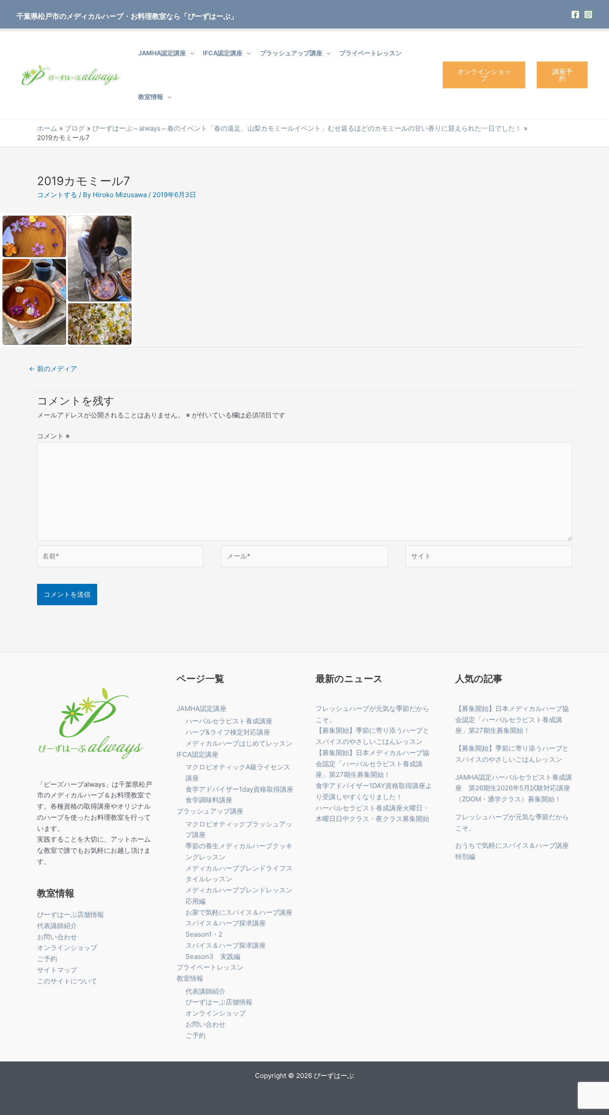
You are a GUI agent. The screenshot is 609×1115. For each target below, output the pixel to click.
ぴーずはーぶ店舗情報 (70, 914)
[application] (190, 53)
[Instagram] (588, 14)
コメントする (57, 194)
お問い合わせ (57, 937)
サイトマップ (57, 970)
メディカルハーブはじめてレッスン (238, 743)
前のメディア (53, 368)
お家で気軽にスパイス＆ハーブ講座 (238, 912)
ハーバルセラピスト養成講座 (228, 721)
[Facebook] (575, 14)
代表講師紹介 (57, 925)
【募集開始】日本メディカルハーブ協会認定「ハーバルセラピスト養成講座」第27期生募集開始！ (372, 763)
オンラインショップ (484, 75)
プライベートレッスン (370, 53)
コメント (53, 436)
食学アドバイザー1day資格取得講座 (239, 789)
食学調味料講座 (208, 800)
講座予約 (562, 75)
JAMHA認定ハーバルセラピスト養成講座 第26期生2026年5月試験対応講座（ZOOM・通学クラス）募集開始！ (513, 788)
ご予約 (47, 958)
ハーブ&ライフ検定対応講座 (227, 732)
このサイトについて (67, 981)
